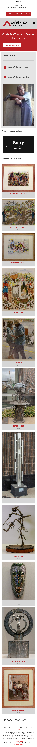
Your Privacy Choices (18, 741)
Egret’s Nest (18, 426)
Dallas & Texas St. (18, 227)
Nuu (18, 602)
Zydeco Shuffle (18, 363)
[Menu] (33, 23)
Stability (18, 499)
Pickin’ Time (18, 312)
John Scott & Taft (18, 262)
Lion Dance (18, 556)
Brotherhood (18, 661)
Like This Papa (18, 710)
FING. (18, 729)
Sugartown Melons (18, 194)
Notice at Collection (18, 744)
